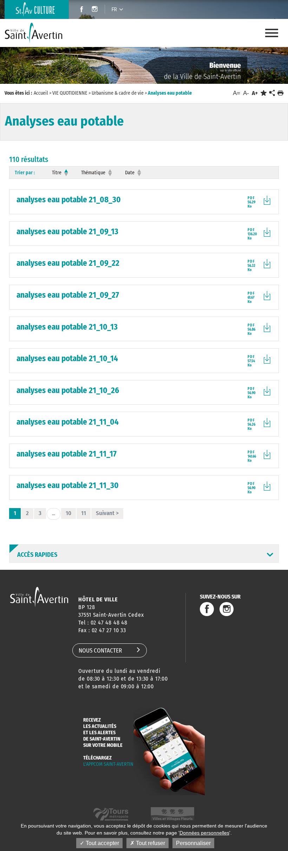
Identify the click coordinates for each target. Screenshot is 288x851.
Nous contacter (100, 650)
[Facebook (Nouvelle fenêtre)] (79, 10)
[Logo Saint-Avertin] (34, 32)
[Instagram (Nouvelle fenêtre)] (95, 10)
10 (68, 513)
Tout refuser (150, 843)
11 (83, 513)
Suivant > (107, 513)
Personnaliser (193, 843)
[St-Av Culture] (37, 9)
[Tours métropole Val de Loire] (110, 815)
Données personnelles (204, 833)
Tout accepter (101, 843)
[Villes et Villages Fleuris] (172, 815)
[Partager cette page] (272, 93)
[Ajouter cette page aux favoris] (264, 93)
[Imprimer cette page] (280, 93)
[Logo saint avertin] (39, 597)
